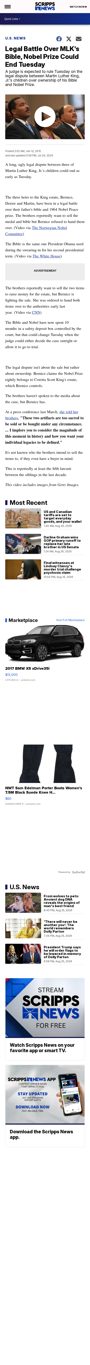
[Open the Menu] (7, 6)
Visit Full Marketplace (70, 620)
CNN (36, 312)
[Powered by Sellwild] (78, 872)
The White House (47, 256)
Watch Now (77, 6)
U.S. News (15, 38)
